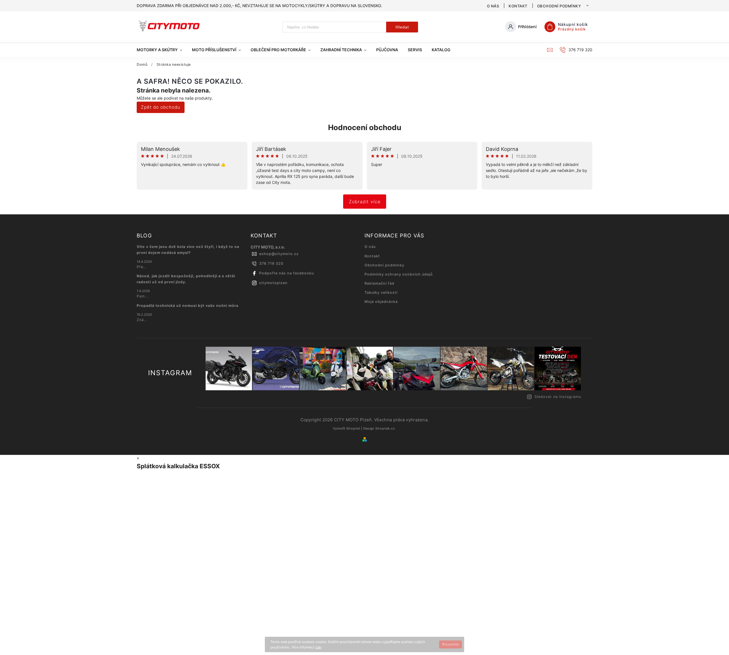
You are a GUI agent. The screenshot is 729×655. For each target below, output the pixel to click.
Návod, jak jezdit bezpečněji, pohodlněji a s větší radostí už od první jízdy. (186, 279)
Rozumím (450, 644)
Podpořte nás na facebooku (286, 273)
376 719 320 (271, 263)
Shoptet (353, 428)
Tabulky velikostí (381, 292)
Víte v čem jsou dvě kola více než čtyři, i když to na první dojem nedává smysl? (188, 249)
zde (318, 647)
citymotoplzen (273, 283)
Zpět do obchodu (160, 107)
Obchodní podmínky (559, 6)
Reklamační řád (379, 283)
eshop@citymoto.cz (279, 254)
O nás (493, 6)
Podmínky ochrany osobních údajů (398, 274)
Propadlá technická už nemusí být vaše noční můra (187, 305)
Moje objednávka (381, 301)
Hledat (402, 27)
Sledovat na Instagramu (558, 397)
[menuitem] (162, 50)
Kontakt (518, 6)
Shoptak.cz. (385, 428)
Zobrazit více (364, 201)
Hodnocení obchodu (364, 127)
